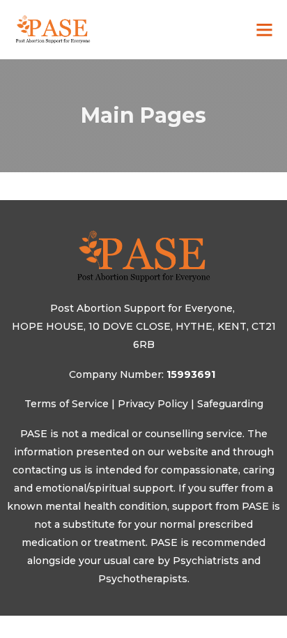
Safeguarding (230, 403)
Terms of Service (66, 403)
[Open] (264, 29)
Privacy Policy (153, 403)
